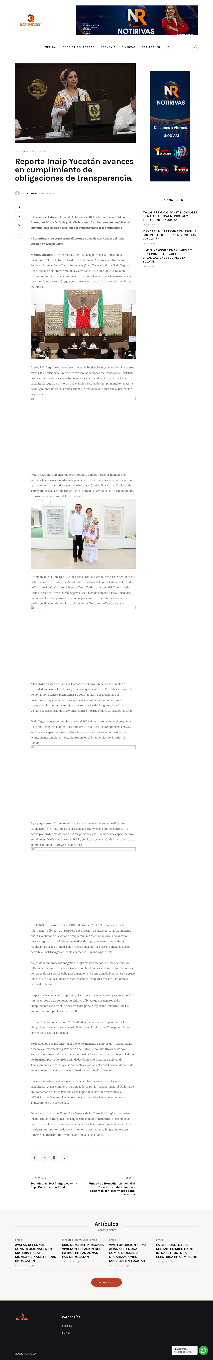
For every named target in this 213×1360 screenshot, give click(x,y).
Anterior (80, 19)
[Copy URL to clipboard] (19, 234)
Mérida (33, 151)
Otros (42, 151)
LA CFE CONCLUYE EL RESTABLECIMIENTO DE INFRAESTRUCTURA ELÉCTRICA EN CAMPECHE (176, 1251)
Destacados (22, 151)
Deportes (67, 1240)
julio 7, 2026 (149, 243)
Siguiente (193, 19)
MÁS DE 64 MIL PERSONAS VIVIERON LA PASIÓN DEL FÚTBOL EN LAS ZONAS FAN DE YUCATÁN (83, 1251)
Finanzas (67, 1325)
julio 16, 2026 (149, 225)
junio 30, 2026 (150, 266)
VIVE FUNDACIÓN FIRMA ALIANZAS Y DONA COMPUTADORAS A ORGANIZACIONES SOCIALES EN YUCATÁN (127, 1253)
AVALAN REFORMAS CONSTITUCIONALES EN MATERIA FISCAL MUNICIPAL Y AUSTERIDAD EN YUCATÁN (35, 1253)
